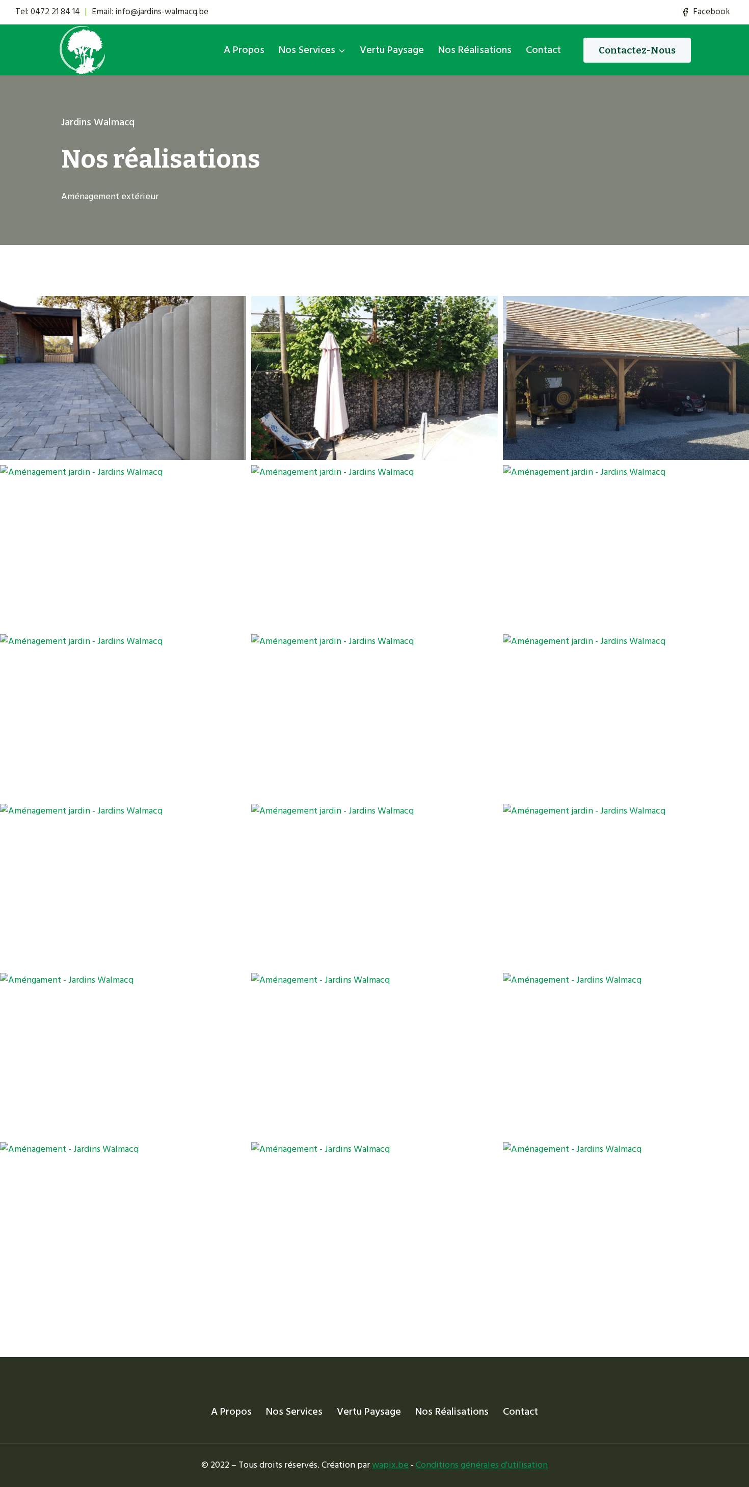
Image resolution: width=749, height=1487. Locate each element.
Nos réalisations (475, 50)
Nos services (294, 1411)
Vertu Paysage (392, 50)
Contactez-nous (637, 50)
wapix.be (390, 1464)
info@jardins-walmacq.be (161, 12)
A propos (244, 50)
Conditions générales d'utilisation (482, 1464)
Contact (543, 50)
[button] (123, 378)
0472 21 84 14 (55, 12)
